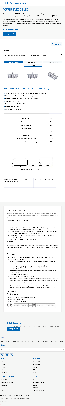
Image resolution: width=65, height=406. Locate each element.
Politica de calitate (38, 382)
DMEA (2, 390)
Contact (35, 372)
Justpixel (7, 401)
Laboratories (5, 370)
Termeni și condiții (38, 390)
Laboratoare (4, 385)
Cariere (35, 388)
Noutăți (35, 385)
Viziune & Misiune (38, 362)
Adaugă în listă (9, 34)
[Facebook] (2, 355)
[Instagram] (12, 355)
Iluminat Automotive (7, 382)
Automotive (4, 362)
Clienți (35, 367)
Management (37, 364)
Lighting (3, 364)
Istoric (35, 370)
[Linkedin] (7, 355)
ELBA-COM (4, 372)
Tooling (3, 367)
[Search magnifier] (64, 349)
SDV (2, 388)
